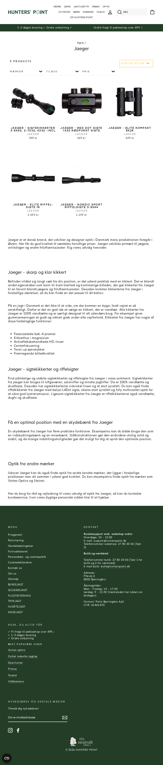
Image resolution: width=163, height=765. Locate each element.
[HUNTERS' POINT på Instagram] (10, 730)
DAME (67, 6)
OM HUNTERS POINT (81, 17)
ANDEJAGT (15, 612)
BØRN (76, 12)
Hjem (80, 43)
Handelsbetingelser (20, 546)
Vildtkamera (16, 681)
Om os (12, 573)
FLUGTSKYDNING (19, 595)
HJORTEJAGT (16, 606)
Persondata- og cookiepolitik (27, 557)
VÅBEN (96, 6)
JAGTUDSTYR (81, 6)
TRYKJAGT (14, 601)
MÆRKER (88, 12)
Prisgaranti (15, 534)
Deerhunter (15, 662)
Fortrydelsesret (18, 551)
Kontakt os (15, 568)
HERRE (57, 6)
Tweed (12, 675)
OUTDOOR (64, 12)
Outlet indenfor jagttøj (22, 656)
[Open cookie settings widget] (7, 758)
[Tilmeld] (64, 717)
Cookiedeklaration (20, 562)
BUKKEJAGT (15, 584)
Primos (12, 669)
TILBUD (100, 12)
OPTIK (106, 6)
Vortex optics (16, 650)
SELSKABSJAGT (17, 590)
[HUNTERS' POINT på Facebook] (18, 730)
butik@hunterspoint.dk (115, 566)
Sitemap (13, 579)
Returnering (15, 540)
